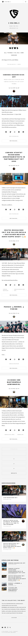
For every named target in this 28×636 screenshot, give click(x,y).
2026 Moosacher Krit (10, 497)
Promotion (20, 434)
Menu (25, 1)
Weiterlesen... (14, 140)
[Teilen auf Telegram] (19, 132)
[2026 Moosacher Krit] (14, 490)
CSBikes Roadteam (14, 363)
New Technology (14, 136)
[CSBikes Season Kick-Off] (14, 101)
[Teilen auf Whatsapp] (14, 132)
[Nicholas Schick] (14, 91)
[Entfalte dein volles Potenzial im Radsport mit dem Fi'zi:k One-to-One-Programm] (14, 511)
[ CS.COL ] (7, 1)
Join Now (14, 617)
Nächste (14, 473)
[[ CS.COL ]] (14, 14)
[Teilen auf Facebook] (6, 132)
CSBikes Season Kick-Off (16, 563)
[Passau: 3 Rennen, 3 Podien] (14, 327)
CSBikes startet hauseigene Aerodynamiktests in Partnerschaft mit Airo (14, 157)
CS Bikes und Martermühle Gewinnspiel (14, 382)
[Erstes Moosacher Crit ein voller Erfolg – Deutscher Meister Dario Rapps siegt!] (14, 254)
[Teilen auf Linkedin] (23, 132)
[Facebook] (5, 627)
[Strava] (10, 627)
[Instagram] (7, 627)
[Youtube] (2, 627)
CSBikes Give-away (10, 434)
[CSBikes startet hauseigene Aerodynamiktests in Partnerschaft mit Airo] (14, 179)
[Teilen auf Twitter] (10, 132)
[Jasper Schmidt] (14, 244)
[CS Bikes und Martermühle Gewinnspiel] (14, 402)
